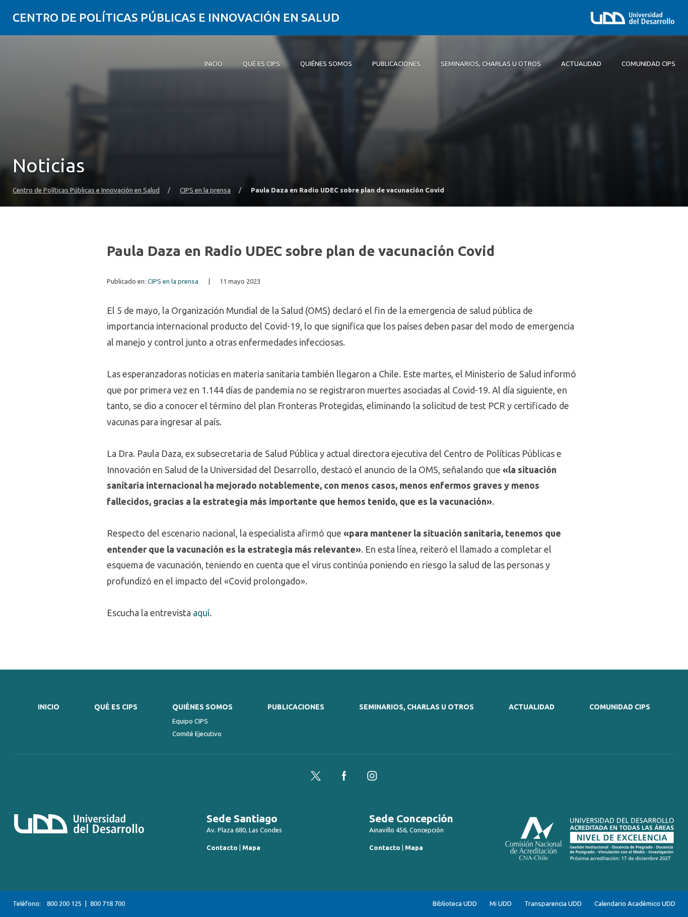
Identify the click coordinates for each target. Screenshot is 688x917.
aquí (201, 613)
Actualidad (532, 707)
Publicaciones (295, 707)
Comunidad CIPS (619, 707)
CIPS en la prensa (205, 190)
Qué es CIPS (115, 707)
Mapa (251, 847)
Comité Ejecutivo (197, 733)
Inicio (48, 707)
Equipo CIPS (190, 721)
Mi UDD (501, 903)
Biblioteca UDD (455, 903)
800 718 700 (107, 903)
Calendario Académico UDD (634, 903)
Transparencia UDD (553, 903)
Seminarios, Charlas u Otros (416, 707)
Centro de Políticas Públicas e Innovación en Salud (176, 17)
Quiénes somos (202, 707)
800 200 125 (64, 903)
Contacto (222, 847)
